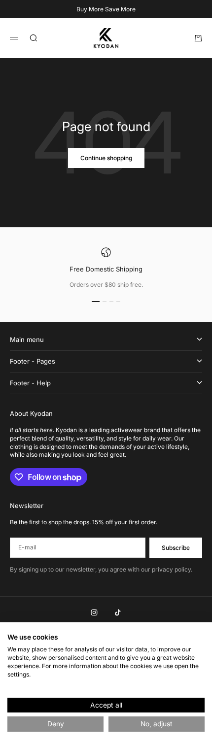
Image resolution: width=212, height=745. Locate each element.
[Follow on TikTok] (118, 612)
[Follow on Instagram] (94, 612)
